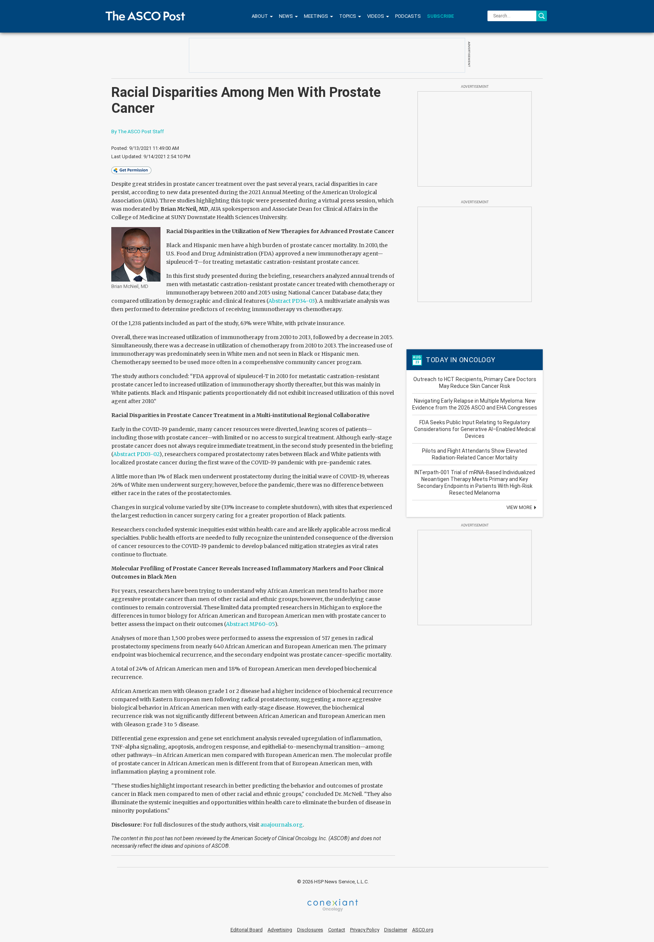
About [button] (260, 16)
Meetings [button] (316, 16)
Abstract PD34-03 (291, 300)
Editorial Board (246, 930)
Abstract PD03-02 (136, 454)
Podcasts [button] (408, 16)
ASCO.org (422, 930)
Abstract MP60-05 (250, 624)
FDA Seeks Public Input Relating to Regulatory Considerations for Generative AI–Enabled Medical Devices (475, 429)
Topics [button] (348, 16)
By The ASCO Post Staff (137, 131)
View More (519, 507)
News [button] (286, 16)
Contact (336, 930)
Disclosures (310, 930)
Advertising (280, 930)
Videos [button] (376, 16)
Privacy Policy (364, 930)
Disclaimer (395, 930)
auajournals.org (281, 824)
